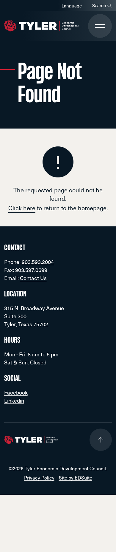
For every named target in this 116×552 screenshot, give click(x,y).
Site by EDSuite (75, 477)
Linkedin (14, 400)
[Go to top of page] (101, 440)
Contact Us (33, 278)
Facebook (16, 392)
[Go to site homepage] (41, 26)
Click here (21, 207)
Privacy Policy (39, 477)
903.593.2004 (38, 262)
